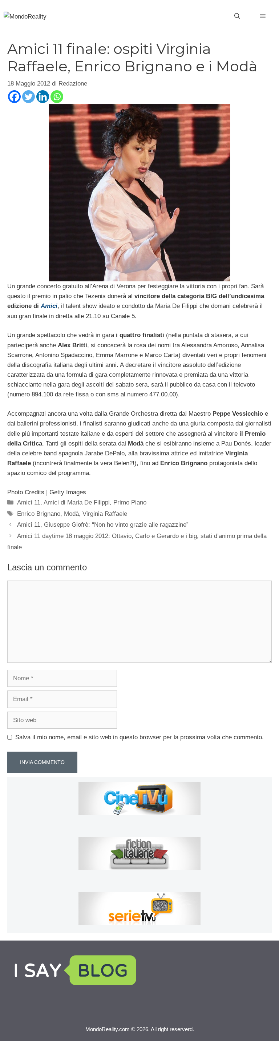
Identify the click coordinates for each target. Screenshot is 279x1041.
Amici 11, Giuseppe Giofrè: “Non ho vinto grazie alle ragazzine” (103, 524)
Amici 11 (28, 502)
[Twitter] (28, 96)
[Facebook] (14, 96)
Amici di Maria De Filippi (77, 502)
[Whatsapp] (56, 96)
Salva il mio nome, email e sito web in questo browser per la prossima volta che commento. (139, 737)
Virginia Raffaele (104, 513)
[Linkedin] (42, 96)
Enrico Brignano (38, 513)
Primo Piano (129, 502)
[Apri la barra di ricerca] (237, 16)
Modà (71, 513)
